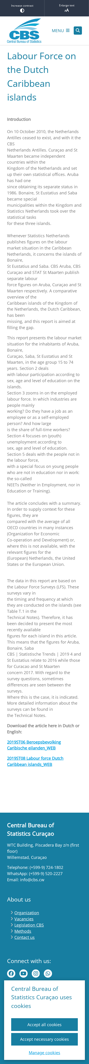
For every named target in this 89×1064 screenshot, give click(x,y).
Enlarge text (66, 5)
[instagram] (36, 973)
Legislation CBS (29, 925)
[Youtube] (23, 973)
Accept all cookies (44, 1024)
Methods (22, 931)
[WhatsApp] (48, 973)
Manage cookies (44, 1052)
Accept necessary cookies (44, 1039)
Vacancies (24, 919)
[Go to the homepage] (24, 30)
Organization (26, 912)
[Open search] (78, 30)
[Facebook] (11, 973)
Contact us (24, 937)
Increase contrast (22, 6)
